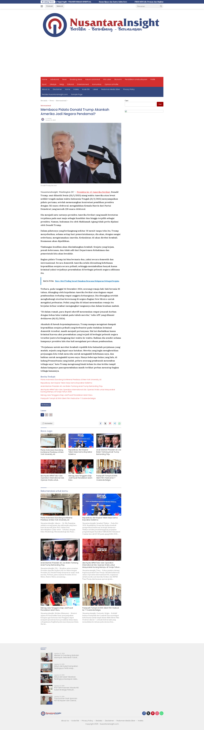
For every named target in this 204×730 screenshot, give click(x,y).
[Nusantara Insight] (102, 25)
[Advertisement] (102, 59)
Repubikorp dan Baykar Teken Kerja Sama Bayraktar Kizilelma (66, 383)
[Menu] (42, 6)
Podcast (49, 6)
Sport (44, 84)
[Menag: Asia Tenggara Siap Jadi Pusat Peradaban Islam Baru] (81, 466)
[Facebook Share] (100, 423)
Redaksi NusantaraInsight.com (55, 94)
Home (44, 79)
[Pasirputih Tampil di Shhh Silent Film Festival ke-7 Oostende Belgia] (108, 466)
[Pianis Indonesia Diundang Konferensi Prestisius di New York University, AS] (53, 441)
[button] (161, 6)
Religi (62, 84)
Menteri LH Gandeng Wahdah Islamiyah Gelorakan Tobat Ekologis (66, 656)
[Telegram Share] (115, 423)
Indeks (76, 89)
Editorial (70, 84)
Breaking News (76, 79)
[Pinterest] (153, 713)
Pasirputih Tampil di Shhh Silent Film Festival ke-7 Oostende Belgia (68, 398)
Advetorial (54, 79)
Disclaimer (57, 89)
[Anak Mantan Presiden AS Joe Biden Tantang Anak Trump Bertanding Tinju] (108, 441)
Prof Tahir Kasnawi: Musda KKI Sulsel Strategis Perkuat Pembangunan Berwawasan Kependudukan (66, 689)
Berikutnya (45, 405)
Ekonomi (118, 79)
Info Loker (107, 79)
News (64, 79)
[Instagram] (157, 713)
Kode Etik (86, 89)
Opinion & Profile (111, 84)
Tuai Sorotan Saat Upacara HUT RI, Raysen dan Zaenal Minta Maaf (65, 699)
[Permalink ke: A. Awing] (42, 119)
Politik (153, 79)
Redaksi (99, 720)
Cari (126, 101)
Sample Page (76, 94)
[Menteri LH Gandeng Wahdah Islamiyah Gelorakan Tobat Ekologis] (46, 657)
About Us (46, 89)
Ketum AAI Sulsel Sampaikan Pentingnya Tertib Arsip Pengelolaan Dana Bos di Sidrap (66, 667)
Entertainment (83, 84)
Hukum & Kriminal (92, 79)
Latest (95, 89)
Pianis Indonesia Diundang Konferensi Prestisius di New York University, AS (71, 379)
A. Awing (48, 118)
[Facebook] (144, 713)
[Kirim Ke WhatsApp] (119, 423)
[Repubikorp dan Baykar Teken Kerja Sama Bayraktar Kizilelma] (81, 441)
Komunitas (96, 84)
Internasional (46, 106)
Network (60, 6)
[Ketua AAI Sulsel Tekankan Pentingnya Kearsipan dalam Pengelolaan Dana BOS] (46, 678)
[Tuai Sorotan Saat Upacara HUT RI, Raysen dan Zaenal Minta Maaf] (46, 700)
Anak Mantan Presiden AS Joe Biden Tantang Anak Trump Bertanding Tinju (72, 386)
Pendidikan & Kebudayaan (136, 79)
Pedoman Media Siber (110, 89)
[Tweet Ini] (105, 423)
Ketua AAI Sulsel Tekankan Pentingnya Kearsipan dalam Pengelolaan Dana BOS (66, 678)
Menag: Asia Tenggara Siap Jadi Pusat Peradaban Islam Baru (66, 395)
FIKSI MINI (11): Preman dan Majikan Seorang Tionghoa (133, 2)
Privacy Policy (129, 89)
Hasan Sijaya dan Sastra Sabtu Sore (90, 2)
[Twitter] (148, 713)
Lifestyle (53, 84)
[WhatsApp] (161, 713)
